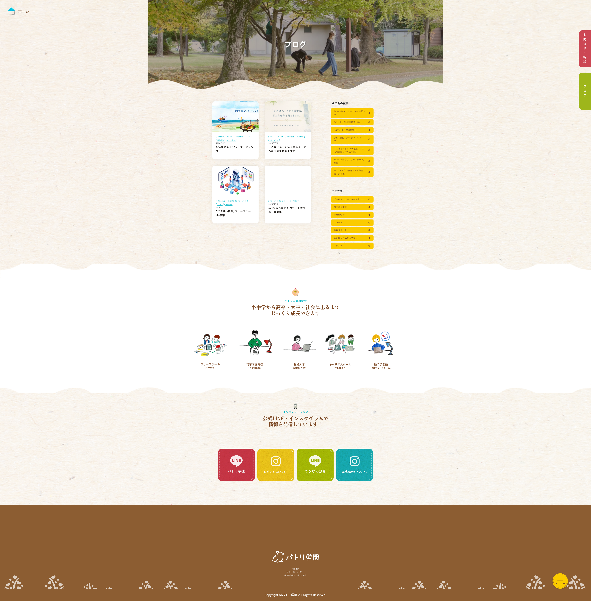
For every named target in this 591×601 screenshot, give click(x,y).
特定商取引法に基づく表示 (295, 575)
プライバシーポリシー (295, 572)
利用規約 (295, 569)
